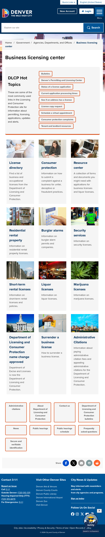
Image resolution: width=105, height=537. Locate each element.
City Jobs (18, 528)
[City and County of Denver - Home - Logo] (17, 13)
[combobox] (91, 2)
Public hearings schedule (64, 430)
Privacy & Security (46, 528)
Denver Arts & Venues (46, 486)
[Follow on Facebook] (72, 514)
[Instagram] (77, 514)
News (16, 428)
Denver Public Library (46, 494)
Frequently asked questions (89, 430)
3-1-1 (8, 489)
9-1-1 (21, 502)
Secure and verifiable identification (16, 444)
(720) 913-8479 (8, 499)
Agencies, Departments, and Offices (53, 42)
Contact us (64, 405)
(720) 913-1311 (24, 492)
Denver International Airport (49, 497)
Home (8, 42)
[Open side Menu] (99, 12)
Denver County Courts (46, 490)
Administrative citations (16, 407)
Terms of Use (62, 528)
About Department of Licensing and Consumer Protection (40, 412)
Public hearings (40, 428)
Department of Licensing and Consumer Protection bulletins (89, 412)
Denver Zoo (41, 501)
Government (23, 42)
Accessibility (30, 528)
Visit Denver (42, 505)
